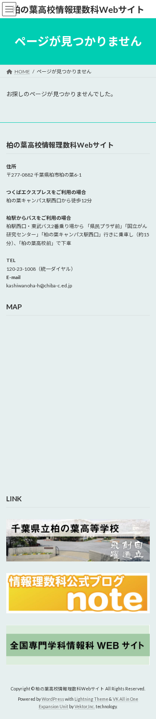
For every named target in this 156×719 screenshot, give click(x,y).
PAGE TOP (144, 689)
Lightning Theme (91, 699)
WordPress (53, 699)
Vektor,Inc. (84, 706)
